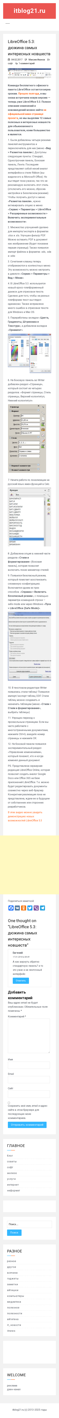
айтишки (12, 1290)
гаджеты (13, 1278)
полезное (13, 1307)
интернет (13, 1184)
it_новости (14, 1325)
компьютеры (15, 1295)
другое (11, 1266)
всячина (12, 1272)
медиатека (14, 1301)
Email (11, 1073)
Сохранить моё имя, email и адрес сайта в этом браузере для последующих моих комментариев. (27, 1112)
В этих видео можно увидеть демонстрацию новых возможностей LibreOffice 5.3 (25, 816)
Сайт (10, 1088)
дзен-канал (13, 1389)
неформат (13, 1190)
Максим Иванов (37, 59)
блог (10, 1155)
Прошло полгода (28, 93)
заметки (12, 1284)
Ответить (21, 980)
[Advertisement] (29, 864)
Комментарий (17, 1016)
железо (12, 1173)
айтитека (13, 1319)
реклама (12, 1385)
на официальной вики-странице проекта (27, 114)
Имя (10, 1059)
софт (10, 63)
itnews (11, 1330)
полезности (14, 1313)
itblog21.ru (29, 10)
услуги (11, 1178)
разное (11, 1261)
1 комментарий (27, 63)
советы (12, 1161)
